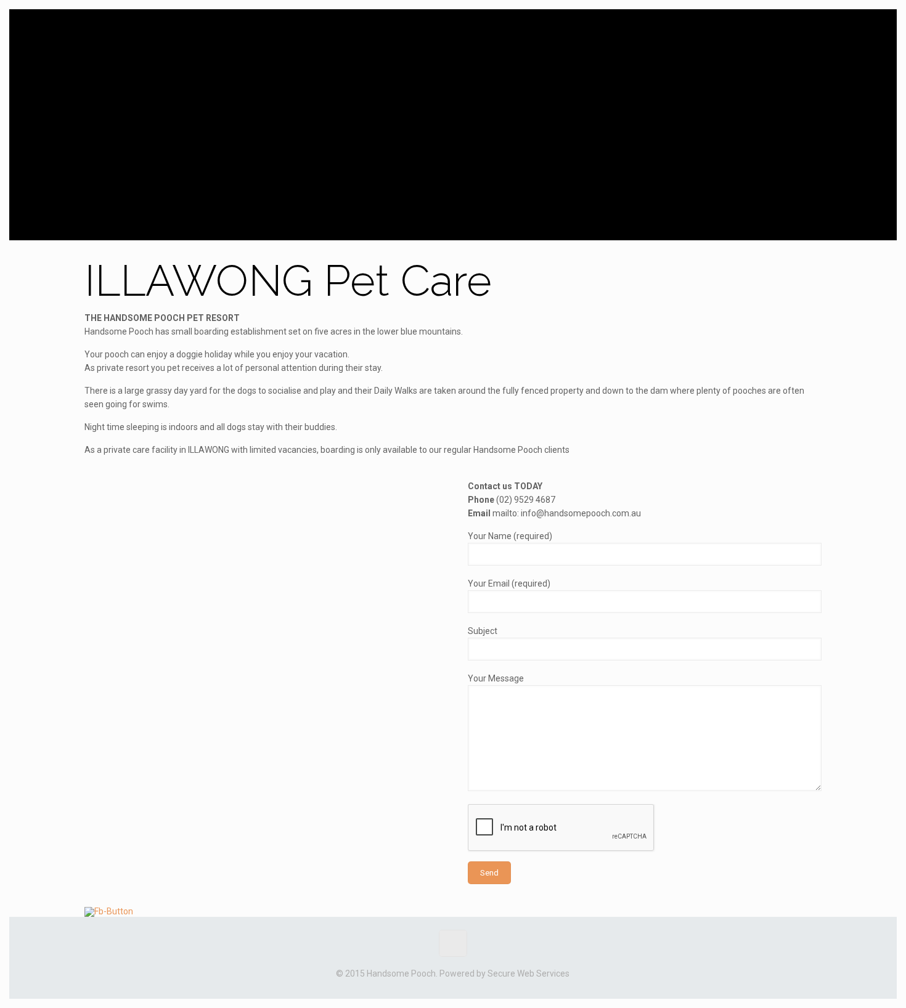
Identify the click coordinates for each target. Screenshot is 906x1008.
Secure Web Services (528, 973)
